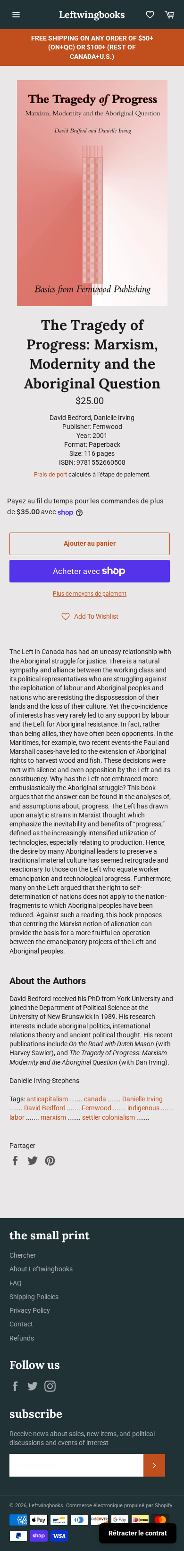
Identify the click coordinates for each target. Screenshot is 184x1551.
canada (95, 1099)
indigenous (143, 1108)
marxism (53, 1117)
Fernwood (96, 1108)
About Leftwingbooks (41, 1269)
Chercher (22, 1255)
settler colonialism (108, 1117)
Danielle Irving (142, 1099)
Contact (21, 1324)
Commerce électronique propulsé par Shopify (119, 1506)
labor (17, 1117)
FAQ (15, 1283)
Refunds (21, 1338)
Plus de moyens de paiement (89, 593)
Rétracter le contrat (138, 1533)
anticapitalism (47, 1099)
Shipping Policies (34, 1297)
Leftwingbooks (92, 14)
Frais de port (50, 474)
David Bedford (45, 1108)
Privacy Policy (29, 1310)
